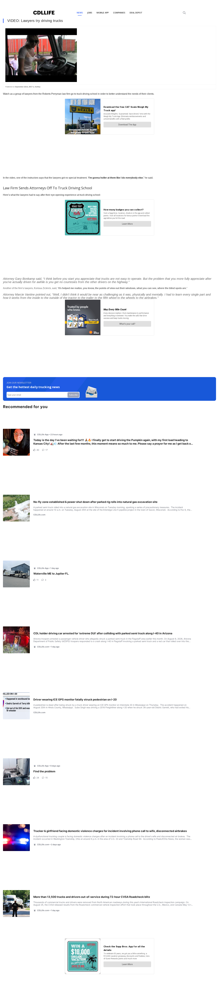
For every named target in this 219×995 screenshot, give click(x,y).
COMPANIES (119, 12)
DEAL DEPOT (136, 12)
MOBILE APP (103, 12)
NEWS (80, 12)
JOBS (89, 12)
